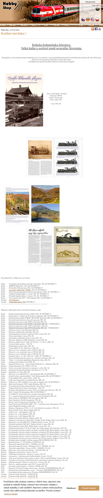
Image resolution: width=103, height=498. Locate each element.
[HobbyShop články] (92, 30)
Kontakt (96, 25)
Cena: (94, 5)
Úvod (7, 25)
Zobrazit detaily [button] (11, 494)
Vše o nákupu (40, 25)
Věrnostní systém (74, 25)
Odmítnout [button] (71, 488)
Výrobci (29, 25)
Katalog (18, 25)
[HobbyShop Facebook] (96, 30)
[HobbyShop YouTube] (99, 30)
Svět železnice (14, 300)
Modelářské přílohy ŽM (17, 302)
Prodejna (86, 25)
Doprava (62, 25)
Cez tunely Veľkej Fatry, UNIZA (20, 290)
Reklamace (51, 25)
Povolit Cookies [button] (89, 488)
